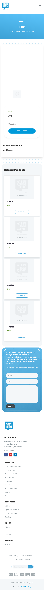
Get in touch (10, 437)
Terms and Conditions (23, 559)
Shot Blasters (9, 478)
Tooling (7, 492)
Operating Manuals (12, 510)
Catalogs (8, 517)
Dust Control (9, 485)
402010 (11, 202)
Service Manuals (11, 513)
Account (9, 540)
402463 (10, 327)
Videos (7, 506)
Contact (8, 534)
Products (17, 32)
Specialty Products (11, 489)
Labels (21, 22)
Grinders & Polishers (12, 474)
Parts (23, 32)
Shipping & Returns (27, 556)
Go (31, 567)
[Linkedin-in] (15, 454)
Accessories (9, 496)
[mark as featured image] (8, 91)
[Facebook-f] (6, 454)
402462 (10, 285)
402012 (10, 243)
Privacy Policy (13, 556)
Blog (6, 531)
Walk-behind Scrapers (13, 467)
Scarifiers (8, 481)
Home (12, 32)
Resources (10, 502)
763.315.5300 (9, 450)
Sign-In (7, 545)
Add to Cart (22, 131)
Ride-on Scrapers (11, 470)
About (8, 523)
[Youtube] (10, 454)
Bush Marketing (26, 587)
